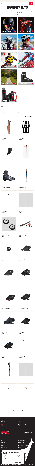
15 (22, 410)
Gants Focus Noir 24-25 (23, 308)
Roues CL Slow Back (6, 259)
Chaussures (23, 83)
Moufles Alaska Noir (23, 284)
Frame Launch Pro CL (23, 235)
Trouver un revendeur (22, 440)
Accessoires (3, 442)
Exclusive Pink (5, 211)
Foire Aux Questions (21, 449)
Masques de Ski (7, 49)
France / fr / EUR (29, 432)
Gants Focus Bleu (22, 332)
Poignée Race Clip (5, 138)
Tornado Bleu (21, 405)
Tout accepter (18, 462)
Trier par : (24, 116)
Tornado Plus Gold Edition (5, 380)
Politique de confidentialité (16, 464)
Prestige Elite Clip (22, 187)
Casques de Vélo (24, 31)
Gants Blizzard (22, 259)
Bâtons (4, 66)
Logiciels (2, 449)
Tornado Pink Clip (22, 356)
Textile (2, 445)
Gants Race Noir (5, 284)
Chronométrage (4, 447)
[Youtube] (26, 453)
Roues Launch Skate (6, 235)
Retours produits (21, 442)
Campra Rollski (22, 380)
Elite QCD (4, 405)
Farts (2, 440)
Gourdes (4, 101)
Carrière (19, 447)
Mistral (20, 211)
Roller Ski (5, 83)
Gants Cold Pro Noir (6, 308)
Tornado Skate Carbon (6, 187)
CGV (1, 464)
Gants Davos (4, 332)
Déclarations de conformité (23, 445)
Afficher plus (5, 458)
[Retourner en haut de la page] (33, 465)
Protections (23, 66)
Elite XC (3, 356)
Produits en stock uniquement (23, 112)
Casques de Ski (6, 31)
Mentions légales (6, 464)
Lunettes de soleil (23, 48)
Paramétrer (7, 462)
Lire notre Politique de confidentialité (8, 459)
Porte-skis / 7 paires (23, 138)
